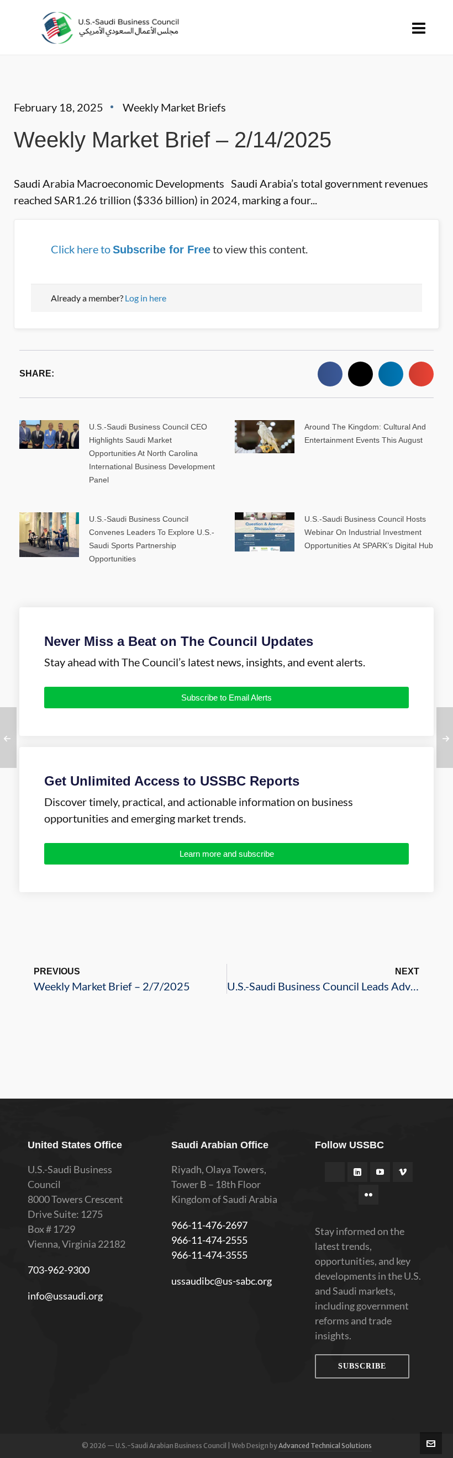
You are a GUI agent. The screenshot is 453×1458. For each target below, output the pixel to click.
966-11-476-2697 (209, 1225)
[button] (330, 374)
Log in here (145, 298)
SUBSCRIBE (362, 1366)
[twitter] (335, 1172)
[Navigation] (418, 27)
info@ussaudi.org (65, 1296)
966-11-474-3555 (209, 1255)
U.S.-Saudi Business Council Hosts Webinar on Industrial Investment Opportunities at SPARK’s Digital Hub (368, 532)
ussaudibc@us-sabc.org (221, 1281)
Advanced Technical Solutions (325, 1445)
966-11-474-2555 (209, 1240)
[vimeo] (403, 1172)
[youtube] (380, 1172)
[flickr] (368, 1195)
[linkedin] (357, 1172)
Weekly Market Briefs (174, 107)
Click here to (130, 249)
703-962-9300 (58, 1270)
